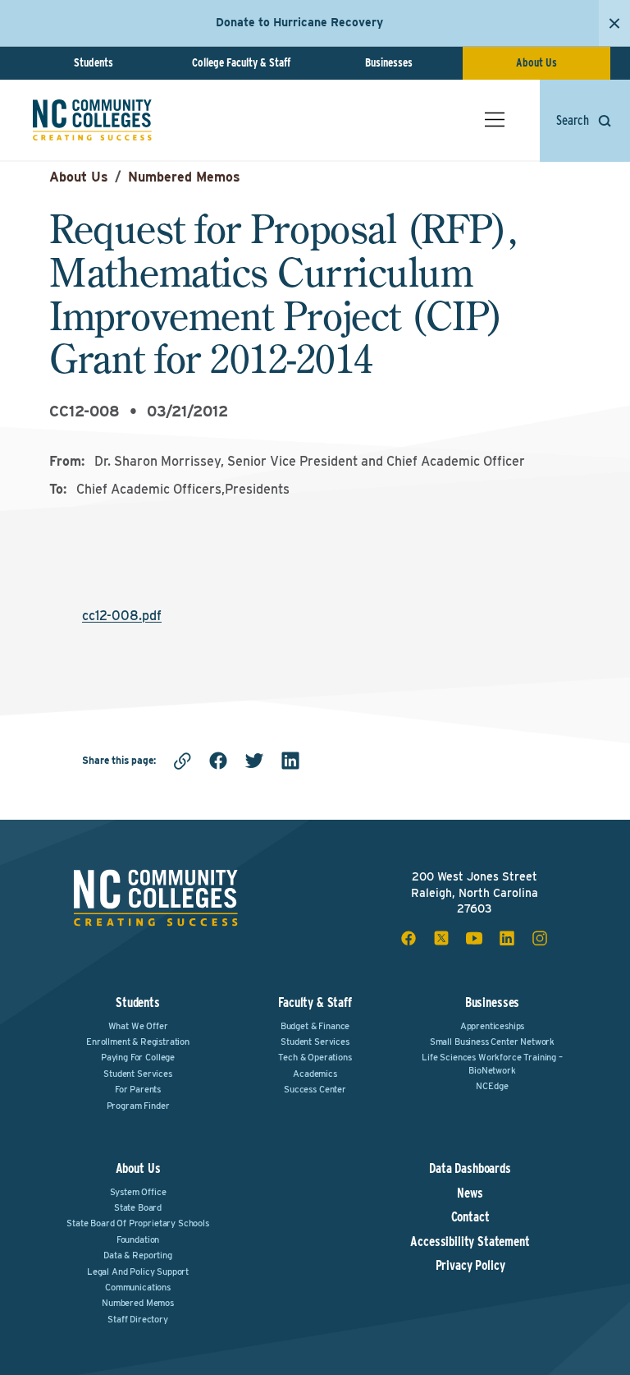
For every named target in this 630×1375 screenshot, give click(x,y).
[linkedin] (290, 760)
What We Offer (138, 1026)
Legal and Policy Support (138, 1271)
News (469, 1193)
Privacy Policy (470, 1265)
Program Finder (138, 1105)
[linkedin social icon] (507, 938)
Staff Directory (137, 1319)
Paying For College (138, 1057)
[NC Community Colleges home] (92, 119)
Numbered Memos (184, 177)
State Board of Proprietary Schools (137, 1223)
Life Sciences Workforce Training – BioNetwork (492, 1063)
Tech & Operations (314, 1057)
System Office (138, 1192)
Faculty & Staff (315, 1002)
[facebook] (218, 760)
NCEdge (492, 1086)
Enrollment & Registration (137, 1041)
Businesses (389, 62)
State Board (138, 1207)
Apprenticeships (492, 1026)
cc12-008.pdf (122, 615)
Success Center (315, 1089)
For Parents (138, 1089)
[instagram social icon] (540, 938)
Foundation (137, 1239)
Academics (315, 1073)
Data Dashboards (470, 1168)
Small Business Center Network (492, 1041)
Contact (470, 1217)
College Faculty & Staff (241, 62)
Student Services (137, 1073)
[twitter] (254, 760)
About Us (536, 62)
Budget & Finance (315, 1026)
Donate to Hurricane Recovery (299, 22)
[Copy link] (182, 760)
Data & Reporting (137, 1255)
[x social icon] (441, 938)
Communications (138, 1287)
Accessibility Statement (469, 1242)
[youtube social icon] (474, 938)
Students (93, 62)
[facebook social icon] (408, 938)
